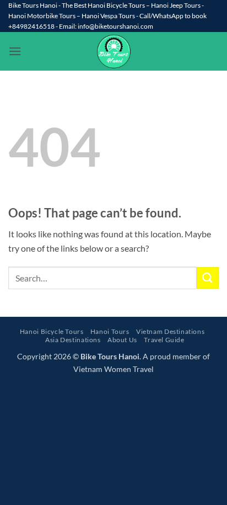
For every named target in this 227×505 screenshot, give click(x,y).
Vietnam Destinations (170, 331)
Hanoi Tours (109, 331)
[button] (14, 51)
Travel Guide (164, 340)
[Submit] (208, 278)
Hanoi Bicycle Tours (52, 331)
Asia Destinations (72, 340)
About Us (122, 340)
